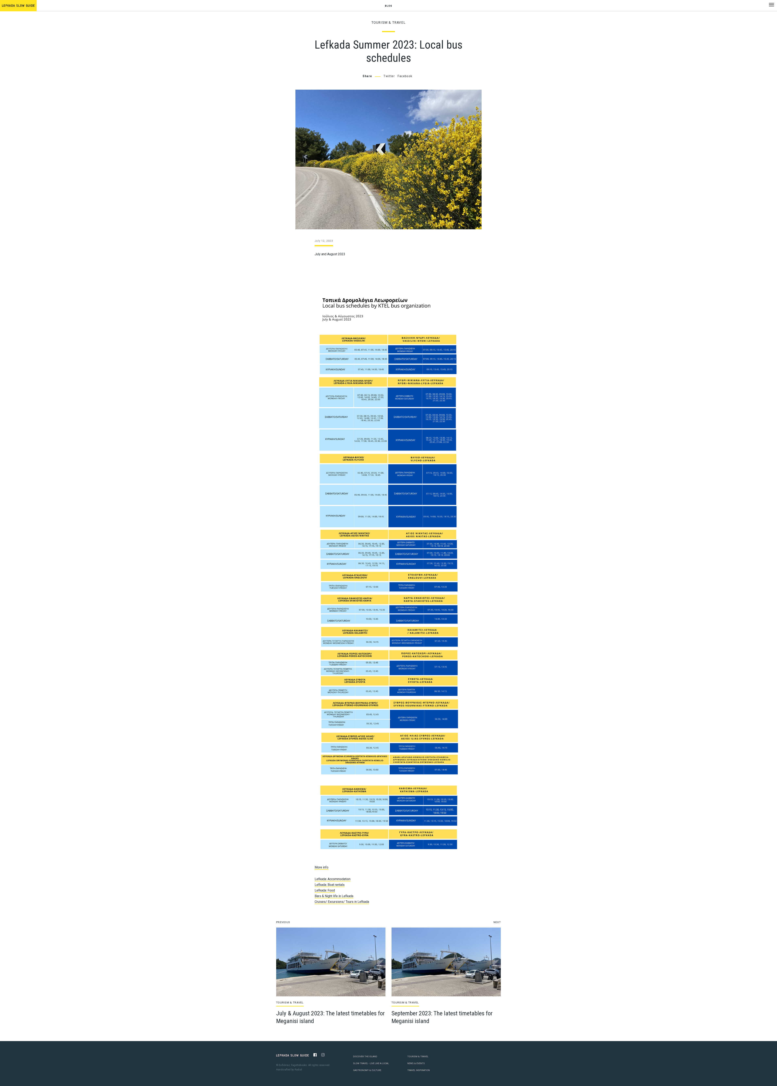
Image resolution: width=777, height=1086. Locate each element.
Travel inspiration (418, 1070)
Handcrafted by (289, 1069)
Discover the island (365, 1056)
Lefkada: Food (325, 890)
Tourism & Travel (389, 22)
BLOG (388, 5)
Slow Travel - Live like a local (371, 1063)
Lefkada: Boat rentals (330, 885)
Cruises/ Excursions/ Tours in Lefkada (342, 902)
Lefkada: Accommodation (332, 879)
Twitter (389, 76)
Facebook (405, 76)
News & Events (416, 1063)
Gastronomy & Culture (367, 1070)
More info (321, 867)
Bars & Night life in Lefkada (334, 896)
